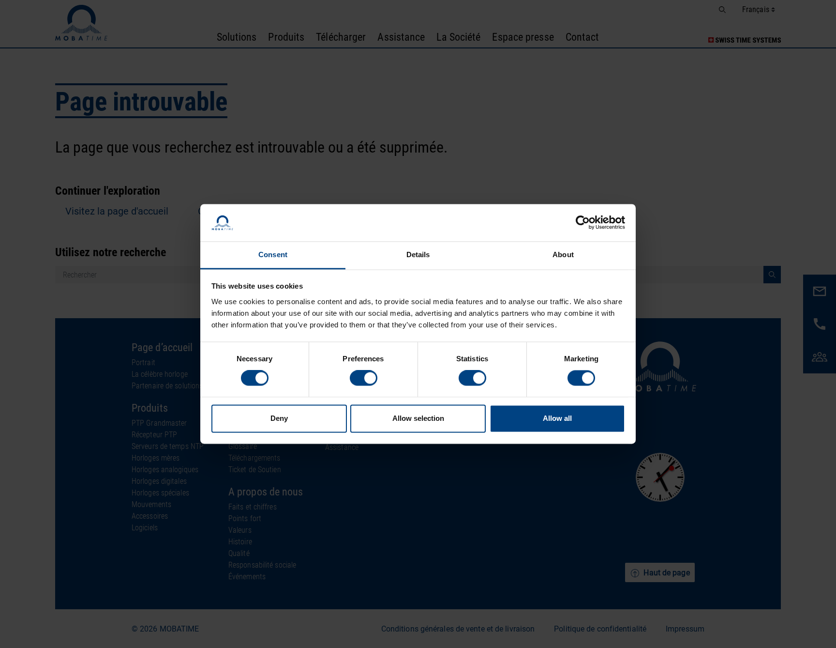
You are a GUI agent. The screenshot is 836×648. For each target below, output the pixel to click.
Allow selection (418, 418)
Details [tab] (418, 254)
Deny (279, 418)
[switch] (363, 378)
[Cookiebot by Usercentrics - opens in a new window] (582, 223)
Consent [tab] (272, 254)
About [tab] (563, 254)
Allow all (557, 418)
